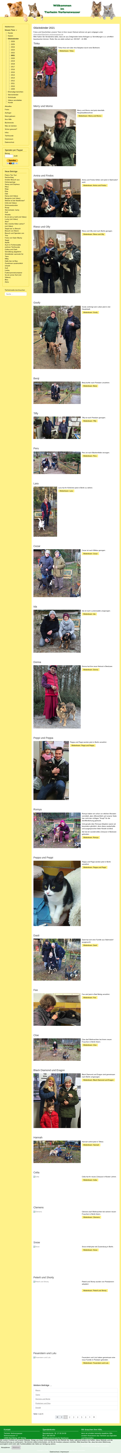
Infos (7, 132)
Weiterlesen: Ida (89, 614)
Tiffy (35, 413)
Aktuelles (8, 106)
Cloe (36, 1035)
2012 (13, 81)
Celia (36, 1172)
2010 (13, 86)
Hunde (10, 33)
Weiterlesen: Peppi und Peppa (82, 745)
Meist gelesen (10, 116)
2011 (13, 83)
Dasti (36, 935)
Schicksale (12, 97)
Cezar (36, 546)
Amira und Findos (43, 175)
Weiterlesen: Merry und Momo (90, 116)
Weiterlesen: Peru (90, 456)
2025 (13, 44)
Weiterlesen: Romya (90, 837)
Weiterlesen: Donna (90, 670)
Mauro (37, 1390)
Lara (36, 483)
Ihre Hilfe (8, 119)
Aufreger (8, 113)
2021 (13, 55)
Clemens (38, 1207)
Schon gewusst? (11, 129)
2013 (13, 78)
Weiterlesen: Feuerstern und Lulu (95, 1363)
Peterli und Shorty (43, 1277)
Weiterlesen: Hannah (91, 1145)
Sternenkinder (13, 95)
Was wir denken (11, 126)
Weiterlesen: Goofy (90, 312)
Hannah (37, 1137)
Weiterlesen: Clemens (91, 1217)
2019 (13, 61)
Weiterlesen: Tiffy (89, 421)
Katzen (10, 36)
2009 (13, 89)
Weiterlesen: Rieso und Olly (93, 234)
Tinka (36, 43)
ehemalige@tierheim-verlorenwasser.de (48, 34)
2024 (13, 47)
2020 (13, 58)
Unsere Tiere (10, 30)
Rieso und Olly (41, 226)
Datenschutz (9, 142)
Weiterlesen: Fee (89, 998)
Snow (36, 1242)
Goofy (36, 302)
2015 (13, 72)
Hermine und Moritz (42, 1399)
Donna (37, 662)
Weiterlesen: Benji (90, 386)
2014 (13, 75)
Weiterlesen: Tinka (66, 51)
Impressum (9, 139)
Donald (38, 1408)
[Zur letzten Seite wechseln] (94, 1417)
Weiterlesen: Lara (66, 491)
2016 (13, 69)
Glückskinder (13, 39)
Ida (35, 606)
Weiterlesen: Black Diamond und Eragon (98, 1080)
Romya (37, 809)
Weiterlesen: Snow (90, 1250)
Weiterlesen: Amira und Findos (94, 185)
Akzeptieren (5, 1447)
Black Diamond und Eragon (49, 1070)
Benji (36, 378)
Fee (35, 990)
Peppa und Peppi (43, 857)
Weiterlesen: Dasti (90, 945)
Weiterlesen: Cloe (90, 1045)
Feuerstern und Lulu (44, 1353)
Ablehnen (16, 1447)
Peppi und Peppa (43, 737)
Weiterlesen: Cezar (90, 554)
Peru (36, 448)
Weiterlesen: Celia (90, 1180)
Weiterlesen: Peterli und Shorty (94, 1290)
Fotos (7, 109)
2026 (13, 41)
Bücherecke (9, 123)
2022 (13, 53)
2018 (13, 64)
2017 (13, 67)
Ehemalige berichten (15, 92)
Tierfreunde (9, 136)
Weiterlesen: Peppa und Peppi (94, 867)
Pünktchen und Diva (42, 1403)
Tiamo (37, 1395)
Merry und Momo (43, 106)
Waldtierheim (10, 27)
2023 (13, 50)
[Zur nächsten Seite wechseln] (90, 1417)
